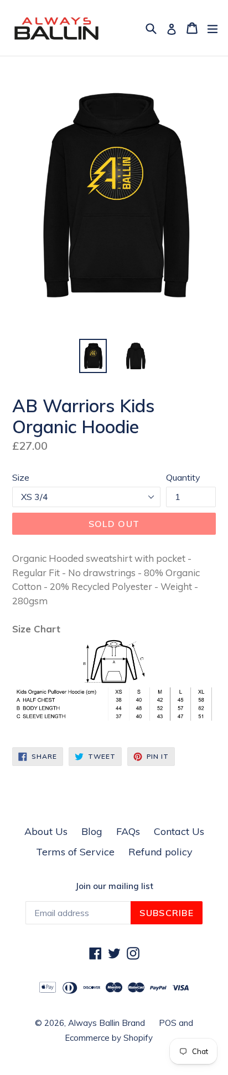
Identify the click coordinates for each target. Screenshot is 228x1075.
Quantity (183, 477)
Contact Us (179, 831)
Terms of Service (75, 851)
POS (168, 1023)
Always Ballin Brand (106, 1023)
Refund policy (160, 851)
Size (20, 477)
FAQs (128, 831)
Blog (91, 831)
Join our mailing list (114, 886)
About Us (46, 831)
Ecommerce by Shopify (109, 1038)
